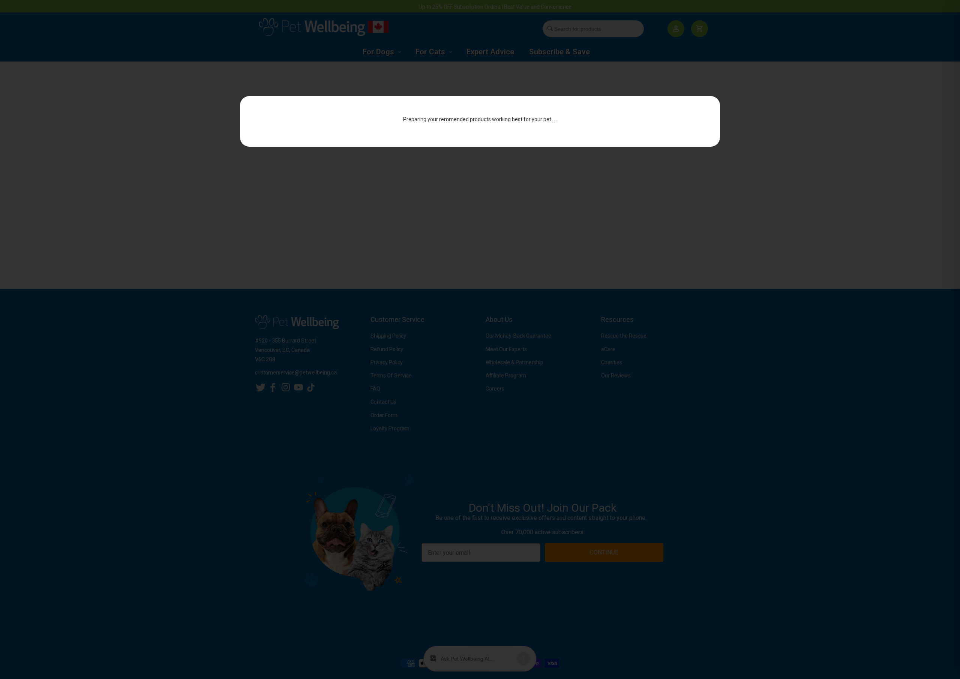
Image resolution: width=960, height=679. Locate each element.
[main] (480, 178)
